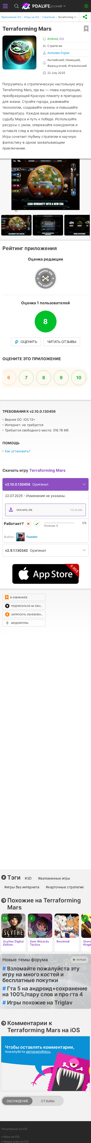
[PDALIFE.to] (36, 6)
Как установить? (17, 451)
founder (32, 537)
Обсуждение (17, 1101)
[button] (48, 225)
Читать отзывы (61, 342)
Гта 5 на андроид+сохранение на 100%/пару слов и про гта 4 (44, 991)
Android (52, 39)
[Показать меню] (5, 6)
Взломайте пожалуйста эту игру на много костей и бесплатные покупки (41, 974)
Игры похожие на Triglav (37, 1002)
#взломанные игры (54, 878)
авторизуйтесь (38, 1051)
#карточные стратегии (64, 887)
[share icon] (85, 17)
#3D (28, 878)
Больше (81, 959)
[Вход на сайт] (86, 6)
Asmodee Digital (58, 53)
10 (78, 377)
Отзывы (48, 1101)
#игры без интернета (21, 887)
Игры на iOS (11, 1136)
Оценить (29, 342)
